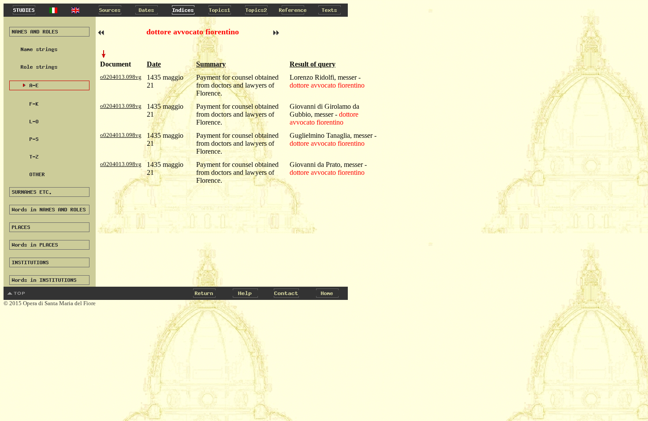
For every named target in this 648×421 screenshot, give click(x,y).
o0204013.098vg (121, 77)
